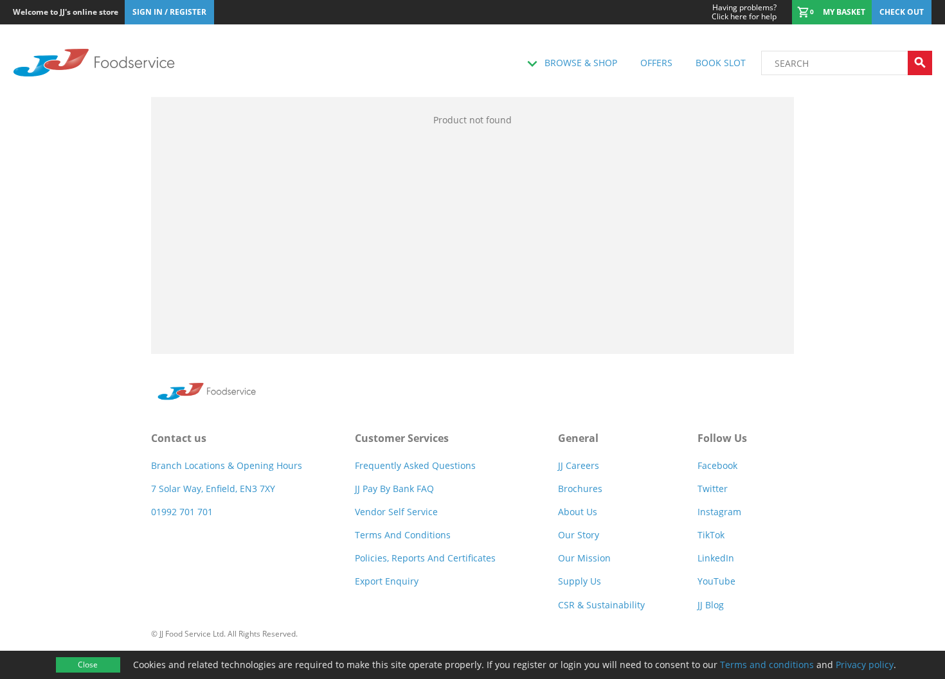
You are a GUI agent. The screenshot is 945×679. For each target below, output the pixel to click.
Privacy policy (865, 664)
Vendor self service (396, 512)
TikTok (711, 535)
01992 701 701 (182, 512)
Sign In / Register (169, 11)
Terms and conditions (767, 664)
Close (88, 664)
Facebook (717, 465)
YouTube (716, 581)
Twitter (713, 488)
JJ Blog (711, 605)
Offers (656, 63)
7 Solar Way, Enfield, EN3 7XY (213, 488)
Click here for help (744, 12)
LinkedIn (716, 558)
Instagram (719, 512)
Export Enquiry (387, 581)
